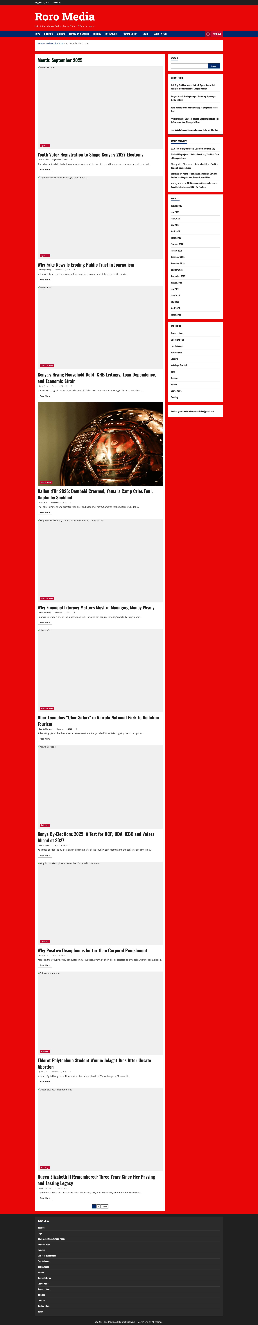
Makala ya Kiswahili (79, 33)
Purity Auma (43, 386)
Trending (48, 33)
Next (105, 1206)
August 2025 (176, 282)
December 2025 (177, 256)
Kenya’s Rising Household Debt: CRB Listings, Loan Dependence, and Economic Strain (97, 377)
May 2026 (175, 224)
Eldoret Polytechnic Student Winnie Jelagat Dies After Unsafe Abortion (94, 1063)
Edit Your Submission (47, 1255)
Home (37, 33)
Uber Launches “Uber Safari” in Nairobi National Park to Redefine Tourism (98, 720)
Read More (46, 170)
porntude (175, 173)
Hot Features (111, 33)
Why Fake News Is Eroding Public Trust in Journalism (86, 264)
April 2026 (175, 231)
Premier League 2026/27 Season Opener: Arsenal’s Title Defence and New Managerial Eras (195, 120)
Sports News (46, 482)
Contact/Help (130, 33)
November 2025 (177, 263)
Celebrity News (177, 339)
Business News (47, 366)
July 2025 (175, 289)
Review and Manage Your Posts (51, 1238)
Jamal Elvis (43, 502)
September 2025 (178, 276)
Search (174, 58)
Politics (97, 33)
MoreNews (142, 1321)
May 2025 (175, 301)
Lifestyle (174, 358)
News (173, 371)
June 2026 (175, 218)
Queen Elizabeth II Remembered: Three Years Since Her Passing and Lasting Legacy (96, 1179)
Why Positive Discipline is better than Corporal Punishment (92, 950)
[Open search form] (202, 33)
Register (41, 1227)
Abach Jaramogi (45, 269)
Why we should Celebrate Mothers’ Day (198, 148)
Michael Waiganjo (178, 154)
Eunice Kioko (44, 160)
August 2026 (176, 205)
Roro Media (65, 16)
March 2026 (176, 237)
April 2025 (175, 308)
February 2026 (177, 244)
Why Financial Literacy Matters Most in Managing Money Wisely (96, 607)
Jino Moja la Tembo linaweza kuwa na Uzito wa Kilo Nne (194, 130)
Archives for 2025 (54, 43)
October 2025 (177, 269)
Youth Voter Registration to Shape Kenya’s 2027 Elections (90, 154)
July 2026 (175, 212)
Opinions (61, 33)
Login (145, 33)
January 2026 (176, 250)
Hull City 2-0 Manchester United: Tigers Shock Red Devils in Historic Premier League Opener (193, 87)
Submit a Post (160, 33)
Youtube (217, 33)
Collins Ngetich (44, 845)
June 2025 (175, 295)
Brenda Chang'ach (46, 729)
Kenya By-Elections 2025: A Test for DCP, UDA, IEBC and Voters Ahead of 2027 (96, 837)
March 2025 (176, 314)
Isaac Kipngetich (45, 1188)
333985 (174, 148)
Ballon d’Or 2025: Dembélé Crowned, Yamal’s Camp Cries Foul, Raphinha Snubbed (95, 494)
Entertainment (177, 346)
